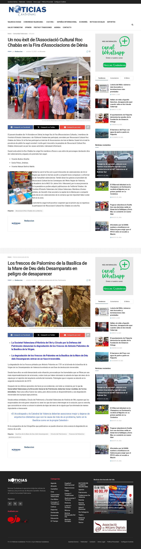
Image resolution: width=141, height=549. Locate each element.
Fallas (67, 491)
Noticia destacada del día (21, 257)
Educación (54, 518)
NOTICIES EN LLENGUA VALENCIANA (83, 485)
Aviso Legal (36, 2)
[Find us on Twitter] (15, 504)
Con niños (54, 499)
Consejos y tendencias (55, 503)
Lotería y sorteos (68, 506)
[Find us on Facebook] (10, 504)
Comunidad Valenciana (33, 22)
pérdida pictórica (15, 437)
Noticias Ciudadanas (42, 542)
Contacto (29, 2)
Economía (83, 22)
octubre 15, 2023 (31, 51)
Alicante (31, 33)
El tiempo (54, 521)
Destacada (55, 512)
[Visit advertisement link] (114, 53)
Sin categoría (84, 512)
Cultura (49, 22)
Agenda (57, 27)
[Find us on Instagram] (20, 504)
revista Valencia (82, 503)
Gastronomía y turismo (70, 499)
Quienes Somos (13, 2)
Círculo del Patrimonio (59, 434)
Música (67, 510)
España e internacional (67, 22)
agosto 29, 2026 (103, 175)
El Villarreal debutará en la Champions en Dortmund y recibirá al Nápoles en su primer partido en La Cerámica (120, 189)
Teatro (81, 515)
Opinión (28, 27)
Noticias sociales (97, 22)
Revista (81, 500)
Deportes (111, 22)
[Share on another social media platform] (87, 127)
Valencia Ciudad (14, 22)
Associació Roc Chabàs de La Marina (29, 211)
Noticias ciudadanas (19, 542)
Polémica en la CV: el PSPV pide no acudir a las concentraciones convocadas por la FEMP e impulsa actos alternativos (113, 505)
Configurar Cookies (60, 2)
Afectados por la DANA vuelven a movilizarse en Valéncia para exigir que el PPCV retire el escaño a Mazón (120, 453)
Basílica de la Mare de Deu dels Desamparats (32, 434)
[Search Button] (132, 24)
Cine (52, 492)
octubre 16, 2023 (31, 280)
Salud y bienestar (15, 27)
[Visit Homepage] (27, 11)
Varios (81, 522)
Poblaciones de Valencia (84, 496)
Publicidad (22, 2)
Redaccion (18, 51)
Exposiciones (69, 488)
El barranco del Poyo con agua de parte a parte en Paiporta (120, 132)
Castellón (54, 489)
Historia (68, 503)
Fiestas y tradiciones (43, 27)
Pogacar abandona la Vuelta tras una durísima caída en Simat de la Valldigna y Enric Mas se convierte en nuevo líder (121, 209)
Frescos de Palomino (76, 434)
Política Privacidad (47, 2)
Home (9, 33)
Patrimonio (62, 280)
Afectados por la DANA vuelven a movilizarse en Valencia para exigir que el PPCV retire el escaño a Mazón (120, 229)
